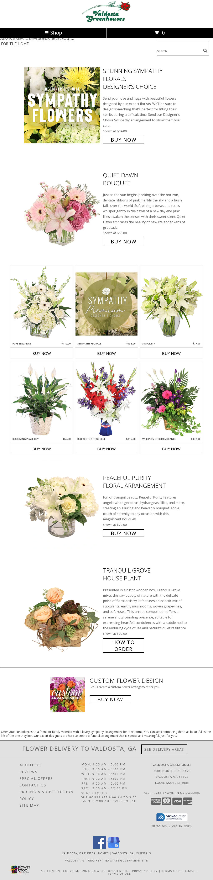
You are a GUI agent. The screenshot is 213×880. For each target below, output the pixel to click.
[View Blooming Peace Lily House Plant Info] (41, 399)
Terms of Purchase (178, 871)
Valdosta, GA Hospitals (131, 853)
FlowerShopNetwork (109, 871)
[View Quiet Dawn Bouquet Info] (62, 208)
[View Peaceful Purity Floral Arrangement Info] (62, 505)
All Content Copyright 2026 (65, 871)
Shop (56, 32)
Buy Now (123, 139)
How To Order (123, 645)
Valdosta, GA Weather (83, 860)
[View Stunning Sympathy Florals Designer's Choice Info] (62, 105)
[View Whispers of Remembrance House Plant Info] (171, 399)
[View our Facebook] (99, 848)
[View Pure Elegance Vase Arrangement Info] (41, 303)
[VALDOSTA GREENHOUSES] (106, 21)
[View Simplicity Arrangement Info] (171, 303)
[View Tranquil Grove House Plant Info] (62, 609)
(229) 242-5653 (177, 782)
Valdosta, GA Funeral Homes (85, 853)
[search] (205, 50)
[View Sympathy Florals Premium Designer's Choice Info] (106, 304)
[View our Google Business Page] (113, 848)
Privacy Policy (145, 871)
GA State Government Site (126, 860)
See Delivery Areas (164, 749)
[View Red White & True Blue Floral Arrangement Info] (106, 399)
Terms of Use (119, 873)
